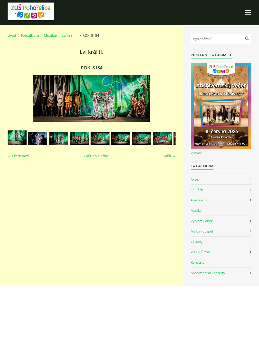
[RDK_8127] (141, 138)
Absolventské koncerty (208, 273)
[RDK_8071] (17, 137)
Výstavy (197, 241)
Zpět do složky (96, 155)
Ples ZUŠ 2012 (201, 252)
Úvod (12, 35)
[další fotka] (167, 98)
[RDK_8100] (79, 138)
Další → (169, 155)
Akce (194, 179)
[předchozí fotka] (15, 98)
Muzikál (50, 35)
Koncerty (197, 262)
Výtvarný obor (201, 221)
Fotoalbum (30, 35)
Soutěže (197, 189)
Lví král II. (70, 35)
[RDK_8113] (120, 138)
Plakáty (196, 153)
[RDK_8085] (58, 138)
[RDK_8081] (37, 138)
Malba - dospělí (202, 231)
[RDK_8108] (100, 138)
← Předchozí (18, 155)
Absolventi (199, 200)
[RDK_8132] (162, 138)
